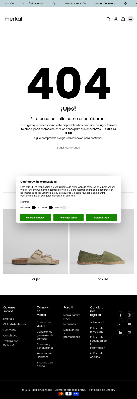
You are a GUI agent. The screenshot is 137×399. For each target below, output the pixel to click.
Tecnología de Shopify (101, 390)
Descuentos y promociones (71, 333)
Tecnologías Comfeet (44, 355)
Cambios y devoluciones (45, 346)
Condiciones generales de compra (45, 335)
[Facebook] (120, 315)
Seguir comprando (68, 147)
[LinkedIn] (120, 332)
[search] (108, 18)
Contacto (9, 330)
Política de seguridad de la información (98, 342)
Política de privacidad (96, 329)
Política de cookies (96, 355)
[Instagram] (129, 315)
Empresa (8, 319)
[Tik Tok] (120, 323)
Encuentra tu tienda (45, 364)
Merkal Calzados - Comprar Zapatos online (58, 390)
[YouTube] (129, 323)
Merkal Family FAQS (71, 316)
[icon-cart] (123, 18)
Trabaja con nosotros (10, 342)
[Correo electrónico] (129, 332)
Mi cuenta (69, 324)
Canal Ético (10, 335)
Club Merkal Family (14, 324)
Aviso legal (97, 322)
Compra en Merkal (44, 324)
